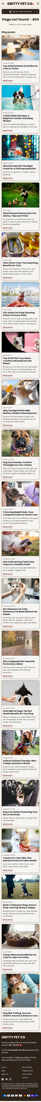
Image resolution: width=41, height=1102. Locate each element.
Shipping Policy (27, 1071)
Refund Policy (27, 1067)
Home (4, 1067)
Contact (25, 1078)
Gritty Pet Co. (11, 1084)
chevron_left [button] (4, 11)
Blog (3, 1071)
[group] (20, 11)
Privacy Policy (27, 1074)
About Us (5, 1074)
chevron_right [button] (37, 11)
